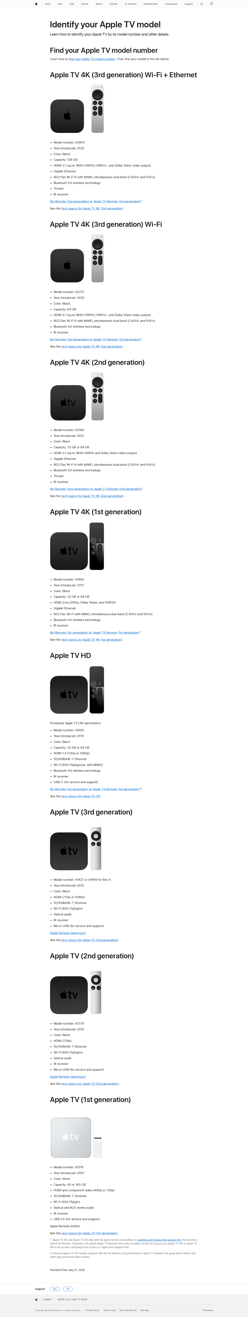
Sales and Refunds (128, 1310)
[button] (201, 4)
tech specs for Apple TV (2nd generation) (90, 1084)
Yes (54, 1289)
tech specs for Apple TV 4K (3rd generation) (92, 208)
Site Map (145, 1310)
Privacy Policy (92, 1310)
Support (48, 1299)
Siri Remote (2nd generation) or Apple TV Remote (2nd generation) (96, 489)
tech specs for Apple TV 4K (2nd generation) (92, 496)
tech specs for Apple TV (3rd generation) (90, 940)
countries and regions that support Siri (159, 1239)
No (67, 1289)
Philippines (207, 1310)
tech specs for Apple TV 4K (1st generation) (92, 639)
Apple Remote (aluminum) (68, 933)
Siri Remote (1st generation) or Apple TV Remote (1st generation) (94, 632)
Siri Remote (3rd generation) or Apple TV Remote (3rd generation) (95, 201)
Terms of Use (109, 1310)
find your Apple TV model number (92, 59)
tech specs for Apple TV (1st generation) (89, 1233)
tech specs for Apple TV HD (81, 796)
